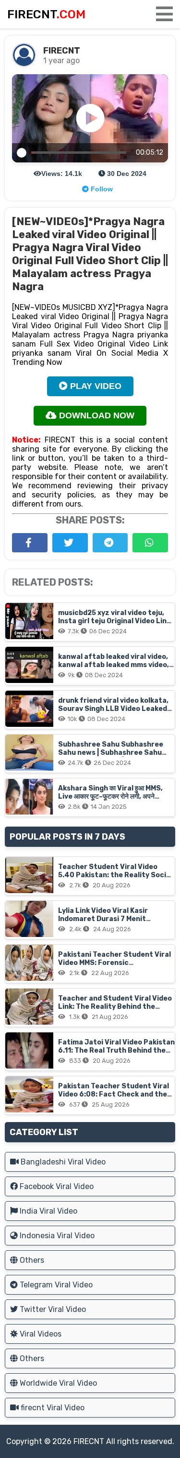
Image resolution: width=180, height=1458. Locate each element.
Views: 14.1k (61, 173)
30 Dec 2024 (125, 173)
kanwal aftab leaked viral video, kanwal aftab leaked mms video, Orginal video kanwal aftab (113, 665)
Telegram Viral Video (55, 1284)
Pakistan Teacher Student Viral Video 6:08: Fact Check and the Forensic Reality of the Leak (113, 1094)
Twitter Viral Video (52, 1309)
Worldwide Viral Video (57, 1383)
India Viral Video (47, 1211)
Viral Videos (39, 1333)
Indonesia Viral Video (56, 1235)
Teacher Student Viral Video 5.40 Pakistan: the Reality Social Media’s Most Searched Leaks (115, 875)
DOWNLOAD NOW (95, 415)
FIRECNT (88, 1441)
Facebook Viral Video (56, 1186)
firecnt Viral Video (51, 1407)
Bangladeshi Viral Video (62, 1161)
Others (31, 1260)
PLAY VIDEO (94, 386)
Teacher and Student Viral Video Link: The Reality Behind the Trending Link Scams (115, 1006)
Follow (101, 189)
